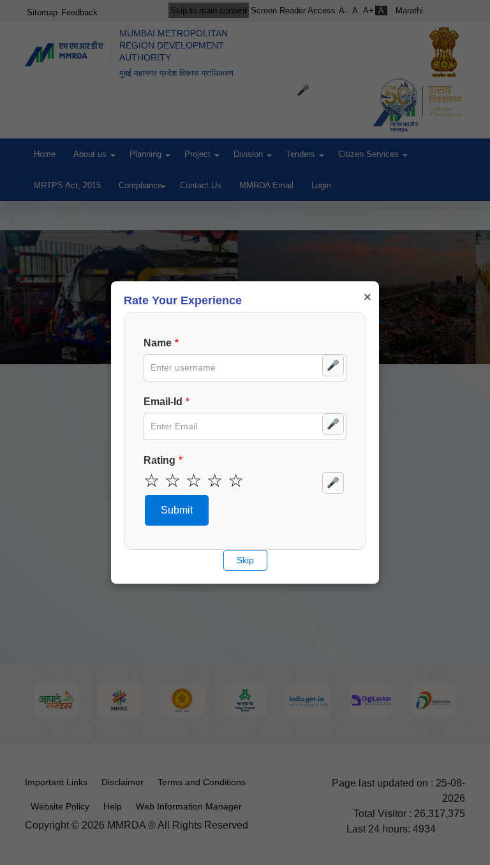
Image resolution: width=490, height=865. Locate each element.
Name (158, 342)
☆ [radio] (152, 481)
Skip (245, 560)
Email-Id (163, 401)
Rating (159, 460)
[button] (177, 510)
